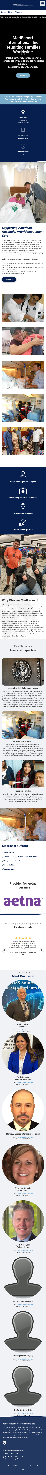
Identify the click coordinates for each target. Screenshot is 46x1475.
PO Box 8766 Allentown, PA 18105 (14, 1451)
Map (11, 12)
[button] (41, 950)
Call (4, 12)
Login (23, 1469)
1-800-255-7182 (14, 1454)
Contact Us (23, 75)
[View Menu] (42, 3)
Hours (19, 12)
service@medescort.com (25, 1030)
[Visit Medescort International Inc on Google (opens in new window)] (4, 1443)
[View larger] (23, 408)
